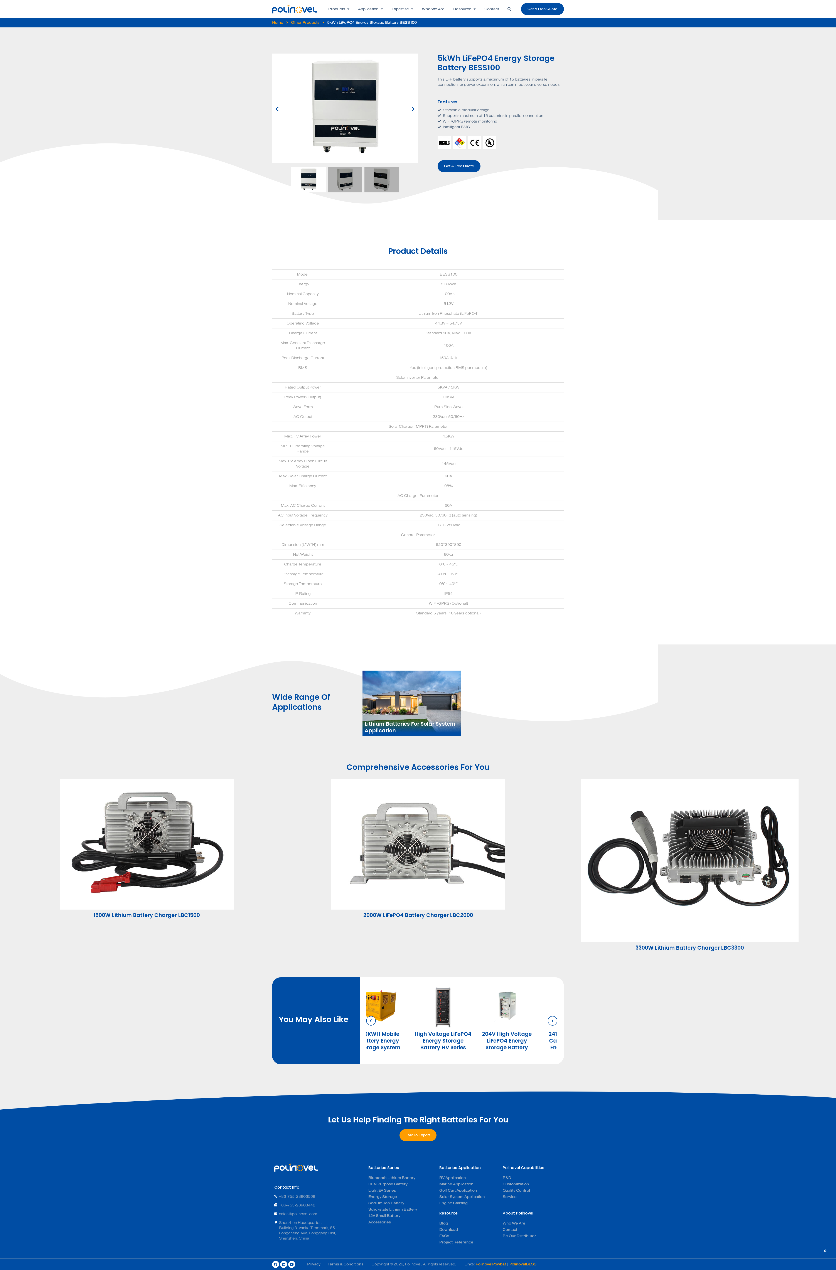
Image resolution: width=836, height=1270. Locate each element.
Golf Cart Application (458, 1190)
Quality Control (516, 1190)
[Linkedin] (283, 1264)
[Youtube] (291, 1264)
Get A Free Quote (459, 166)
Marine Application (456, 1184)
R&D (507, 1178)
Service (510, 1197)
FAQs (444, 1236)
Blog (443, 1223)
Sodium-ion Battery (386, 1203)
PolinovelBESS (522, 1264)
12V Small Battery (384, 1216)
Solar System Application (462, 1197)
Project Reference (456, 1242)
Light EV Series (382, 1190)
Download (448, 1230)
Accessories (379, 1222)
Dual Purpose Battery (388, 1184)
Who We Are (433, 9)
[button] (509, 9)
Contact (491, 9)
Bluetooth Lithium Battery (391, 1178)
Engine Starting (453, 1203)
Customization (516, 1184)
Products (336, 9)
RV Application (452, 1178)
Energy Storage (382, 1197)
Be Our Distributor (519, 1236)
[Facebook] (275, 1264)
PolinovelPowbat (491, 1264)
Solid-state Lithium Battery (392, 1209)
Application (368, 9)
